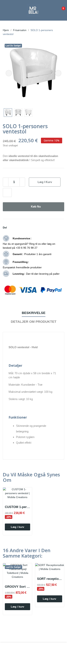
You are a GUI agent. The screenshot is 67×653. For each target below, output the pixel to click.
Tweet (15, 227)
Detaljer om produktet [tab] (33, 322)
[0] (61, 7)
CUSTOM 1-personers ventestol (17, 507)
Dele (11, 227)
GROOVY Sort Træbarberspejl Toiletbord (17, 586)
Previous (9, 73)
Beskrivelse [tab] (33, 313)
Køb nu (36, 206)
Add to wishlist (7, 192)
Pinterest (20, 227)
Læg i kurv (45, 182)
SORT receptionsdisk (49, 579)
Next (58, 73)
